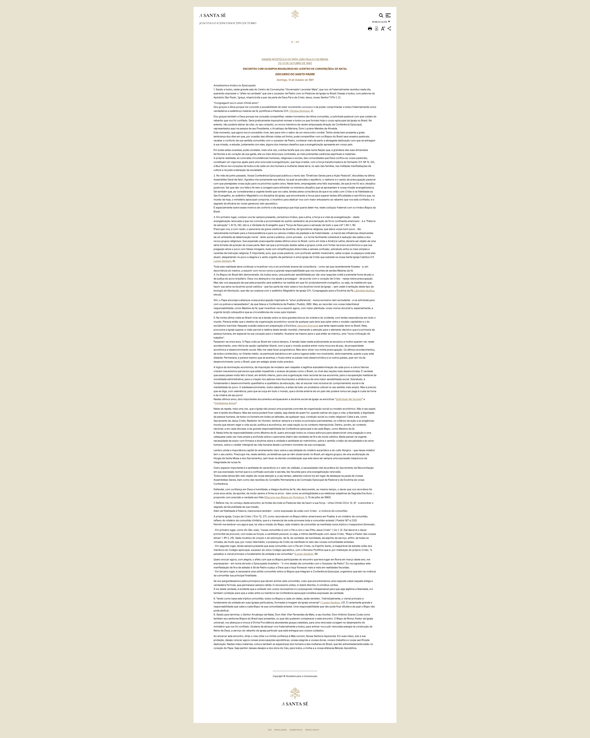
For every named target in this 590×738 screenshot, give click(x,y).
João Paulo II (209, 23)
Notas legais (280, 730)
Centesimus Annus (225, 403)
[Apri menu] (388, 15)
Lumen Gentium (222, 261)
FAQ (269, 730)
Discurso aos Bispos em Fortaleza (284, 497)
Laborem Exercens (307, 325)
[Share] (389, 29)
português (379, 22)
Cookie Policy (296, 730)
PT (297, 42)
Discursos (228, 23)
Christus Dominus (299, 110)
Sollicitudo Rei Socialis (349, 399)
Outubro (249, 23)
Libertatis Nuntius (364, 290)
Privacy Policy (312, 730)
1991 (239, 23)
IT (292, 42)
